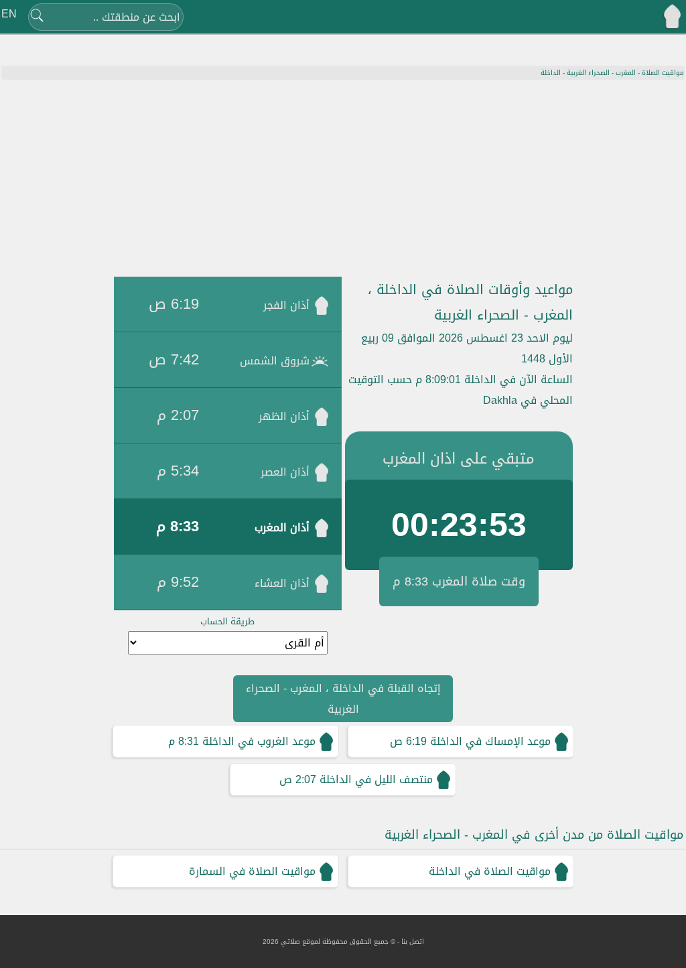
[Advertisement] (343, 180)
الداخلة (551, 72)
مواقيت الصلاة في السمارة (252, 871)
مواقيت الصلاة (663, 72)
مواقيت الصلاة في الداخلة (490, 871)
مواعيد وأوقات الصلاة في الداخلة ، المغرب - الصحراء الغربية (470, 302)
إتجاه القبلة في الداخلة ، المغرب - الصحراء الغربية (343, 698)
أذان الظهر (284, 416)
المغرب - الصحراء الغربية (601, 72)
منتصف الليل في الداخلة (376, 779)
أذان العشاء (282, 583)
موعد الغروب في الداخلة (259, 741)
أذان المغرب (282, 527)
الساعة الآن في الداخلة (518, 379)
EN (9, 13)
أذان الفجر (286, 305)
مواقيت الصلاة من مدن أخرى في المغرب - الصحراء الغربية (534, 834)
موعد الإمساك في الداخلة (490, 741)
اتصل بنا (412, 941)
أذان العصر (285, 472)
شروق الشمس (275, 360)
